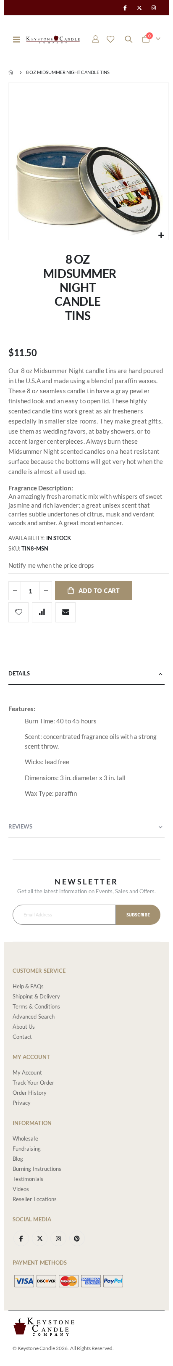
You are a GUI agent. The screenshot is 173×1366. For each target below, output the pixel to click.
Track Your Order (33, 1082)
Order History (30, 1092)
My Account (27, 1072)
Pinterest (77, 1238)
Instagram (58, 1238)
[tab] (86, 674)
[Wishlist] (110, 39)
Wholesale (25, 1138)
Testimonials (28, 1178)
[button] (161, 235)
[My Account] (96, 39)
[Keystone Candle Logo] (53, 39)
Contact (22, 1036)
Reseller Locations (35, 1199)
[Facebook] (124, 7)
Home (11, 72)
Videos (21, 1189)
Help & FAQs (28, 986)
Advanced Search (34, 1016)
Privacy (22, 1102)
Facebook (21, 1238)
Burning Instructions (37, 1168)
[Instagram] (153, 7)
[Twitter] (139, 7)
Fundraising (27, 1148)
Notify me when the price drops (51, 565)
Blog (18, 1158)
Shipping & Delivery (36, 996)
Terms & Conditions (36, 1006)
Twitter (39, 1238)
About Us (24, 1026)
